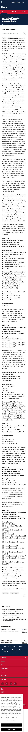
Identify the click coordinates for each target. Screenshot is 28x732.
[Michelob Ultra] (8, 646)
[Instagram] (11, 683)
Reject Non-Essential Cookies (12, 725)
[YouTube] (15, 683)
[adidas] (16, 646)
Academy (5, 593)
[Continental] (22, 650)
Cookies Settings (12, 720)
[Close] (21, 695)
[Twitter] (2, 683)
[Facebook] (6, 683)
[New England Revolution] (2, 2)
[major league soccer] (2, 690)
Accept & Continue (11, 729)
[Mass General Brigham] (6, 651)
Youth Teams (14, 593)
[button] (25, 2)
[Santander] (15, 650)
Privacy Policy (18, 715)
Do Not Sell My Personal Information (9, 717)
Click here (13, 230)
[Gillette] (21, 646)
